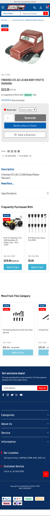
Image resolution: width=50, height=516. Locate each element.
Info (34, 94)
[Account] (40, 7)
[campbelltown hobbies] (16, 7)
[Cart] (47, 7)
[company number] (34, 7)
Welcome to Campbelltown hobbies (25, 2)
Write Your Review (18, 100)
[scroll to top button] (46, 474)
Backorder (30, 117)
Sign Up (42, 388)
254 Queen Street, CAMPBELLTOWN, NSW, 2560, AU (24, 457)
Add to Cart (13, 267)
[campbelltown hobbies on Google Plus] (16, 395)
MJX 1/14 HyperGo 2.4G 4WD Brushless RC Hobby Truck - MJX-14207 (12, 241)
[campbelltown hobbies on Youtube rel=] (21, 395)
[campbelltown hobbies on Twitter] (12, 395)
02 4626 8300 (10, 156)
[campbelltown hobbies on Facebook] (3, 395)
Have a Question (27, 134)
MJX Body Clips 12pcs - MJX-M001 (37, 238)
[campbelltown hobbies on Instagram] (7, 395)
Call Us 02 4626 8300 (14, 471)
